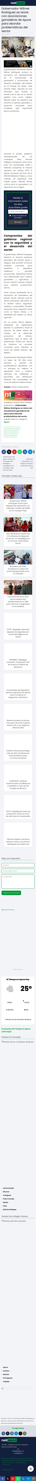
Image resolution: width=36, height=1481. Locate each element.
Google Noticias (20, 1462)
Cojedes (6, 1382)
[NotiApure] (18, 67)
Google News (18, 1428)
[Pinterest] (14, 452)
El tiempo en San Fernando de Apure (18, 1019)
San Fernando (8, 1188)
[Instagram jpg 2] (18, 400)
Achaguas (7, 1195)
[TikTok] (20, 1433)
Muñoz (5, 1202)
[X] (9, 452)
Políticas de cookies (18, 1458)
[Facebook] (4, 452)
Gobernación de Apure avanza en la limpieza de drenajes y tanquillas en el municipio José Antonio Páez (9, 463)
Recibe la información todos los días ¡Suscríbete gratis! (18, 202)
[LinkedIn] (25, 452)
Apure (5, 1367)
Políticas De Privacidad (25, 1460)
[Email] (33, 1478)
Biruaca (6, 1192)
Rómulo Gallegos (9, 1210)
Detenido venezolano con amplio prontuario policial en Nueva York (26, 463)
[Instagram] (12, 1433)
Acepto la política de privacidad (18, 217)
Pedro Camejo (8, 1199)
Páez (5, 1206)
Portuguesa (7, 1378)
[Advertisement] (18, 132)
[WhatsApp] (19, 452)
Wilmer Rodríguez (10, 436)
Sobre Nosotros (8, 1462)
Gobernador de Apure (12, 428)
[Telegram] (30, 452)
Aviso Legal (5, 1458)
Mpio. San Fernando (11, 432)
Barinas (6, 1374)
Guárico (6, 1371)
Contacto (6, 1464)
